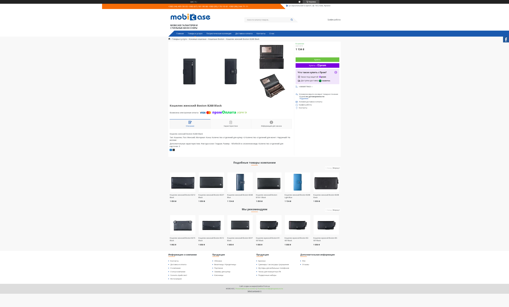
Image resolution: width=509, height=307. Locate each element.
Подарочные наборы (267, 275)
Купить (317, 59)
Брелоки (262, 261)
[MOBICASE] (191, 17)
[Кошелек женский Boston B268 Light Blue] (297, 182)
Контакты (260, 33)
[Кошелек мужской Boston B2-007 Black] (297, 225)
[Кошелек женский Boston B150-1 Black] (269, 182)
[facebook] (171, 150)
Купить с (313, 65)
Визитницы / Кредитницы (225, 264)
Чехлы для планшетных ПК (269, 271)
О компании (175, 268)
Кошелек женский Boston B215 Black (182, 239)
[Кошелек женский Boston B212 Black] (183, 182)
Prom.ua (266, 286)
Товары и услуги (195, 33)
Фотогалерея (176, 279)
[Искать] (291, 19)
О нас (271, 33)
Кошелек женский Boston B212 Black (211, 239)
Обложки (218, 261)
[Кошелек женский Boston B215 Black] (183, 225)
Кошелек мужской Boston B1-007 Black (268, 239)
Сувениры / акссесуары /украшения (273, 264)
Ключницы (218, 275)
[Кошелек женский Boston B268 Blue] (240, 182)
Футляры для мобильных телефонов (273, 268)
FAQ (303, 261)
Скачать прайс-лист (178, 275)
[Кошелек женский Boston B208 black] (326, 182)
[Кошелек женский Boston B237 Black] (211, 182)
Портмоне (218, 268)
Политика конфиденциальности (270, 289)
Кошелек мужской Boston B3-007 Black (325, 239)
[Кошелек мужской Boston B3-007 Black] (326, 225)
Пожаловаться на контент (246, 289)
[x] (174, 150)
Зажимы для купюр (222, 271)
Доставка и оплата (244, 33)
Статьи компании (177, 271)
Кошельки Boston (216, 39)
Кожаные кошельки (197, 39)
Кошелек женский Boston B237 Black (240, 239)
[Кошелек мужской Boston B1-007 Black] (269, 225)
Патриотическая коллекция (218, 33)
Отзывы (305, 264)
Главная (180, 33)
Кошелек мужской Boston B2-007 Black (297, 239)
